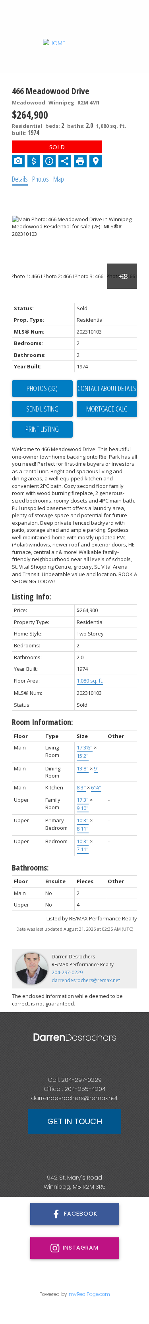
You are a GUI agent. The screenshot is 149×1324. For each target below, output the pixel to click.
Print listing (42, 429)
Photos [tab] (40, 179)
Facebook (80, 1214)
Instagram (81, 1248)
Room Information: (42, 722)
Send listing (42, 409)
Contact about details (106, 388)
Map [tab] (58, 179)
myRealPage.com (89, 1294)
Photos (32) (42, 388)
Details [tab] (20, 179)
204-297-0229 (67, 972)
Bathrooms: (30, 867)
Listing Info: (31, 596)
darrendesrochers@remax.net (86, 980)
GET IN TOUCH (74, 1121)
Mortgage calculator (107, 409)
